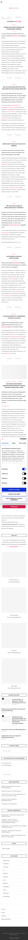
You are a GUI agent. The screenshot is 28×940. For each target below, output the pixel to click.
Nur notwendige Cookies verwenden (14, 499)
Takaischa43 (4, 830)
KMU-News (5, 873)
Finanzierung (6, 863)
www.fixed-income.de (6, 763)
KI (3, 870)
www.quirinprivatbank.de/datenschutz (9, 524)
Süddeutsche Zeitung (7, 353)
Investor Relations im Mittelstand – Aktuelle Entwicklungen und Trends (19, 701)
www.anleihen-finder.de (6, 765)
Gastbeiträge (5, 867)
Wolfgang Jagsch (5, 814)
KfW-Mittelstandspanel (20, 291)
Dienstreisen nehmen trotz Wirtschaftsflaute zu (13, 729)
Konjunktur (5, 876)
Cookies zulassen (14, 489)
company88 (3, 819)
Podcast (4, 889)
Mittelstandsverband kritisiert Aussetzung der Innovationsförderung (13, 709)
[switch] (24, 474)
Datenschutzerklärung (6, 919)
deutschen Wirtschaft (11, 111)
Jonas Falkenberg (5, 835)
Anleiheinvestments (5, 232)
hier (18, 242)
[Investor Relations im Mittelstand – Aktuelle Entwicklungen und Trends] (5, 702)
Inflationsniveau (12, 334)
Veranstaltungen (6, 896)
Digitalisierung (6, 860)
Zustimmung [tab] (5, 443)
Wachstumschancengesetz (17, 336)
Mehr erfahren (14, 546)
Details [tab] (14, 443)
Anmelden (14, 506)
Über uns (3, 909)
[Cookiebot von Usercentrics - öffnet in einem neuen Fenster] (20, 439)
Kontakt (3, 912)
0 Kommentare (18, 78)
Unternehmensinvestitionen (14, 187)
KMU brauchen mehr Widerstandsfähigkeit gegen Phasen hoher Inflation (14, 385)
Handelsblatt (4, 118)
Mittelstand (16, 35)
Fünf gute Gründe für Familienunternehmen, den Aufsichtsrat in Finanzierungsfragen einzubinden (10, 821)
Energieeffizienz (6, 295)
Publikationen (6, 893)
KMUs (11, 278)
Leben (4, 880)
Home (2, 17)
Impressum (3, 915)
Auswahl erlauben (14, 494)
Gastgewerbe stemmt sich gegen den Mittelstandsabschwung (11, 736)
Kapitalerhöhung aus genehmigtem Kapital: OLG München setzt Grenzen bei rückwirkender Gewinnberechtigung (19, 720)
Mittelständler (16, 262)
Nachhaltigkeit (6, 886)
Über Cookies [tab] (22, 443)
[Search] (26, 2)
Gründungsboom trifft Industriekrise (9, 803)
